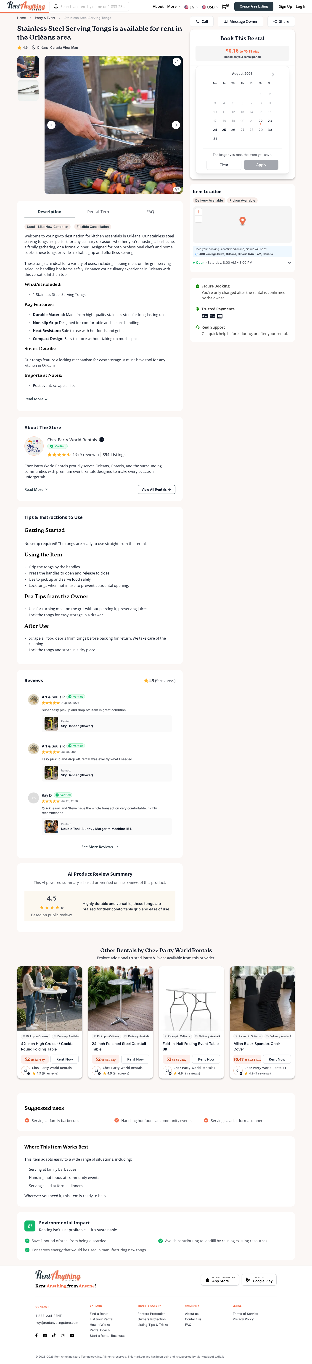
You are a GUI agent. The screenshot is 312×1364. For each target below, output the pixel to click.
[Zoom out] (198, 218)
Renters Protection (151, 1314)
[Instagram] (62, 1334)
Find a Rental (99, 1314)
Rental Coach (100, 1330)
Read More (33, 398)
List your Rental (101, 1319)
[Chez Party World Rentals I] (34, 446)
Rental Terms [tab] (100, 211)
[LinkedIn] (44, 1334)
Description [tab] (49, 211)
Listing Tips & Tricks (152, 1325)
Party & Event (45, 18)
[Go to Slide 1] (28, 67)
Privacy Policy (243, 1319)
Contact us (193, 1319)
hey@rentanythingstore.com (56, 1322)
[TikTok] (53, 1334)
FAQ (188, 1325)
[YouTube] (72, 1334)
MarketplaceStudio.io (210, 1356)
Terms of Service (245, 1314)
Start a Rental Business (107, 1335)
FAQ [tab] (150, 211)
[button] (114, 125)
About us (192, 1314)
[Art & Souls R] (33, 699)
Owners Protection (151, 1319)
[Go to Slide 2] (28, 90)
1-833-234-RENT (48, 1316)
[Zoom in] (198, 211)
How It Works (100, 1325)
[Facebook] (37, 1334)
